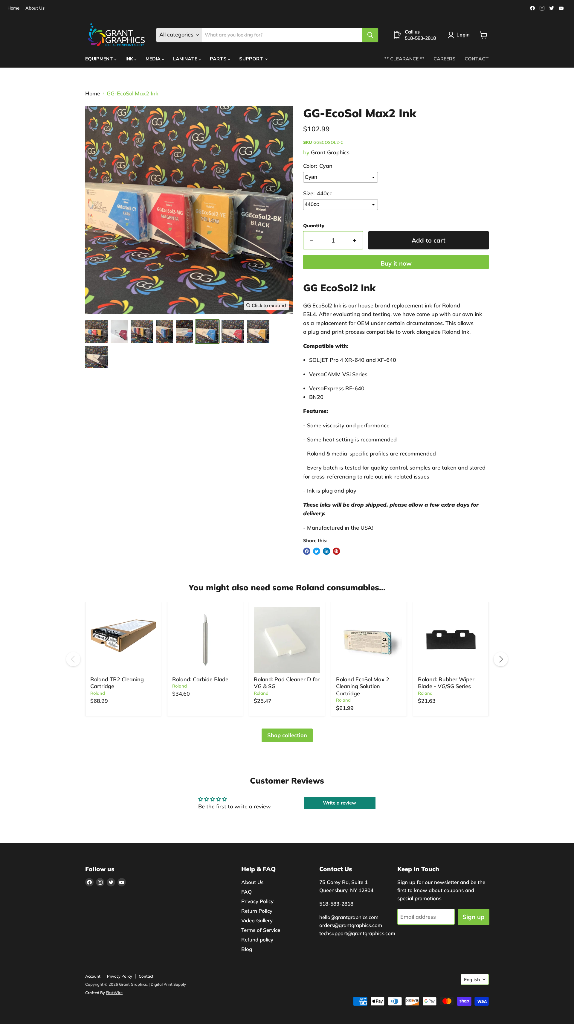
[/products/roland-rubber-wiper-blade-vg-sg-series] (451, 640)
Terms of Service (260, 930)
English (472, 979)
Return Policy (256, 911)
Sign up (473, 917)
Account (92, 976)
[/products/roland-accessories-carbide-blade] (205, 640)
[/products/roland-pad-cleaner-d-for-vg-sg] (287, 640)
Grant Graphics (330, 152)
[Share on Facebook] (306, 551)
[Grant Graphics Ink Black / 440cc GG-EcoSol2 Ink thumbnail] (96, 357)
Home (13, 8)
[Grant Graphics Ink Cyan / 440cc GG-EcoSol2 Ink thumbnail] (207, 331)
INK (130, 59)
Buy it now (396, 263)
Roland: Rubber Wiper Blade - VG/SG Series (446, 683)
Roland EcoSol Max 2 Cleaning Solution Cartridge (362, 686)
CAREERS (444, 59)
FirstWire (114, 992)
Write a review (339, 803)
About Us (35, 8)
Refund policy (257, 939)
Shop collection (287, 735)
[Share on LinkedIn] (326, 551)
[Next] (501, 659)
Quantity (313, 225)
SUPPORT (251, 59)
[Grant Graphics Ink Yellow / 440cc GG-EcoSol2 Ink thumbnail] (258, 331)
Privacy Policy (257, 901)
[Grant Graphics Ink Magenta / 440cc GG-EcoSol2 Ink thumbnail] (233, 331)
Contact (146, 976)
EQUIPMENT (99, 59)
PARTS (219, 59)
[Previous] (73, 659)
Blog (246, 949)
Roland (97, 693)
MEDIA (154, 59)
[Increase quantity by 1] (354, 240)
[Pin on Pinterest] (336, 551)
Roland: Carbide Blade (200, 679)
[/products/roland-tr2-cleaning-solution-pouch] (123, 640)
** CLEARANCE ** (404, 59)
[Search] (370, 35)
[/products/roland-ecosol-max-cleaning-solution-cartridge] (369, 640)
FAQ (246, 892)
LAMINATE (186, 59)
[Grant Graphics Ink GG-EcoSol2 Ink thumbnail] (119, 331)
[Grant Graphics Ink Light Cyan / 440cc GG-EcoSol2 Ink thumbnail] (96, 331)
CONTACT (477, 59)
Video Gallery (257, 920)
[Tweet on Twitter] (316, 551)
